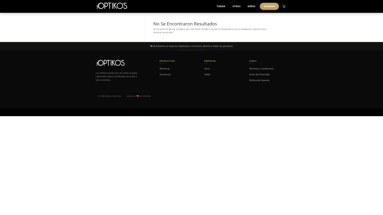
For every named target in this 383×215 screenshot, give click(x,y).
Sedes (207, 74)
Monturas (165, 68)
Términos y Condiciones (261, 68)
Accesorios (165, 74)
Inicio (207, 68)
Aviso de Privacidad (259, 74)
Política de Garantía (259, 80)
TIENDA (221, 6)
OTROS (236, 6)
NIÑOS (251, 6)
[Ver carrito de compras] (283, 6)
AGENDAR (269, 6)
